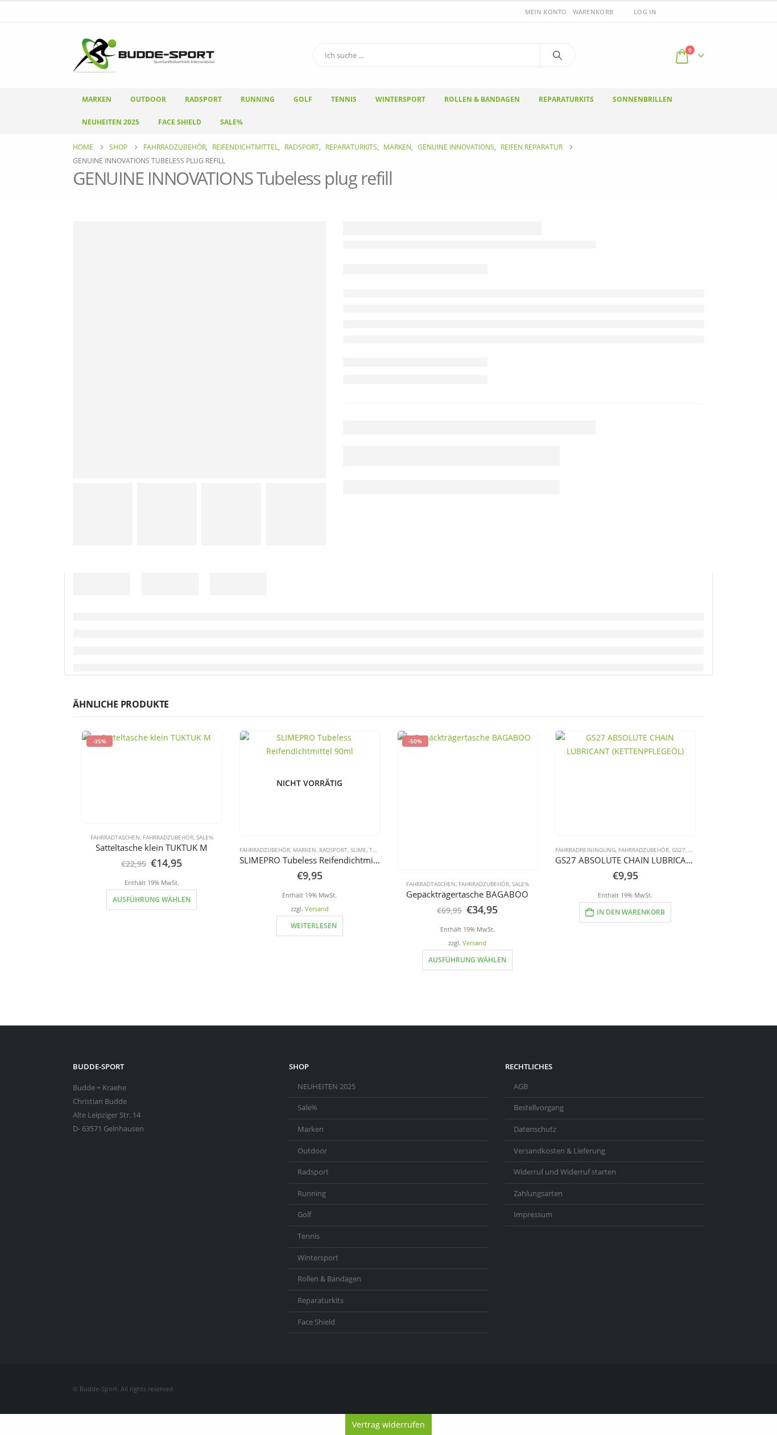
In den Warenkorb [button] (631, 912)
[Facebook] (680, 12)
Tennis (344, 99)
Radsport (203, 99)
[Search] (557, 55)
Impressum (533, 1214)
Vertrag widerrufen (388, 1424)
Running (258, 99)
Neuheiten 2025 (110, 122)
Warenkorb (593, 11)
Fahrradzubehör (168, 837)
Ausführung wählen (152, 899)
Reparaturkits (566, 99)
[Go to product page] (626, 783)
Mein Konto (546, 11)
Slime (358, 850)
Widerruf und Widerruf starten (565, 1172)
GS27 (678, 850)
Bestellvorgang (539, 1108)
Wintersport (400, 99)
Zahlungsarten (538, 1193)
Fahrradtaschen (115, 837)
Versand (317, 908)
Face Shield (179, 122)
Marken (96, 99)
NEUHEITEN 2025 (326, 1086)
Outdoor (148, 99)
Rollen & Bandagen (482, 99)
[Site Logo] (144, 55)
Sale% (231, 122)
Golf (303, 99)
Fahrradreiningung (585, 850)
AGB (521, 1086)
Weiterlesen (314, 926)
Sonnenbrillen (642, 99)
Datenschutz (535, 1129)
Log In (645, 11)
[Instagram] (696, 12)
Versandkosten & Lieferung (559, 1151)
